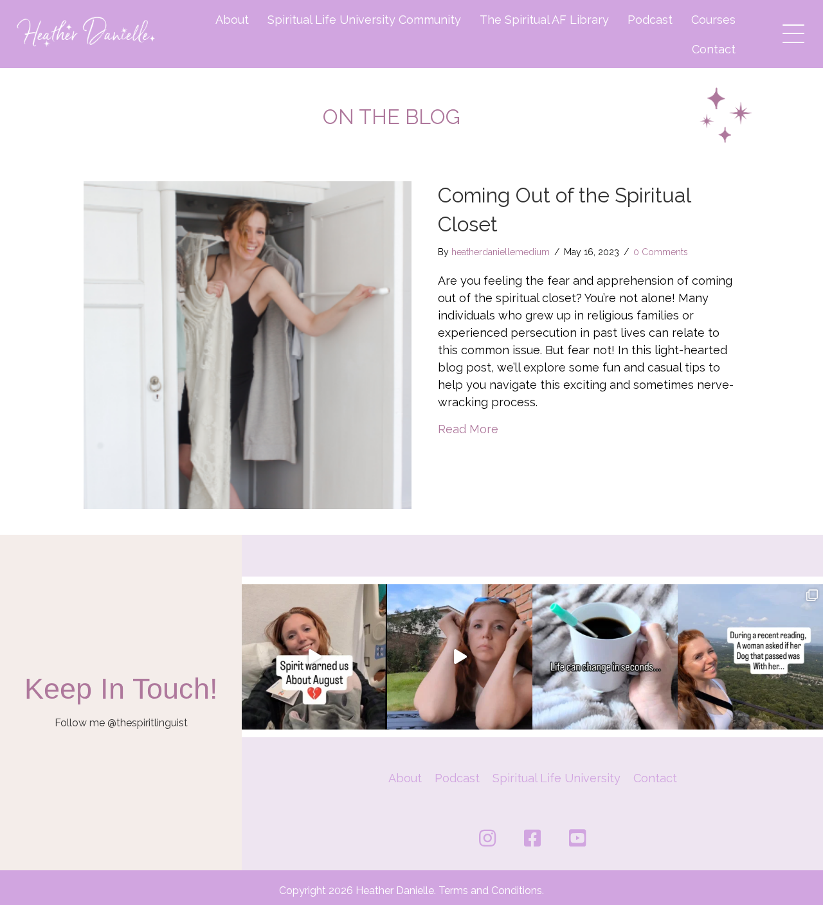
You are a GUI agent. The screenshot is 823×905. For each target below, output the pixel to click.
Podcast (650, 19)
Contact (714, 49)
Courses (713, 19)
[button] (790, 30)
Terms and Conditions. (491, 890)
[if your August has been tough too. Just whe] (314, 657)
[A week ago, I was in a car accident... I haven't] (605, 657)
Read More (468, 429)
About (232, 19)
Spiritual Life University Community (364, 19)
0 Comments (660, 252)
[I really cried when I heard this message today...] (459, 657)
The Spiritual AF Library (544, 19)
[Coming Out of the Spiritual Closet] (248, 344)
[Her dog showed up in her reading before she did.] (750, 657)
